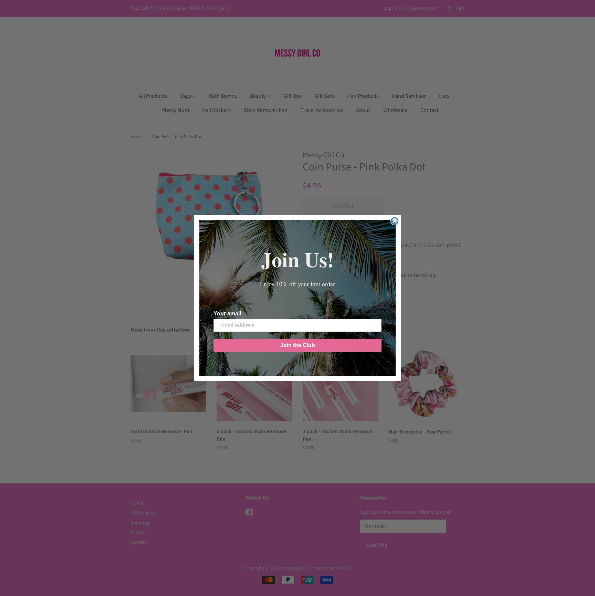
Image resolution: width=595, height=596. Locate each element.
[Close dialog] (394, 221)
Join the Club (297, 345)
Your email (227, 313)
